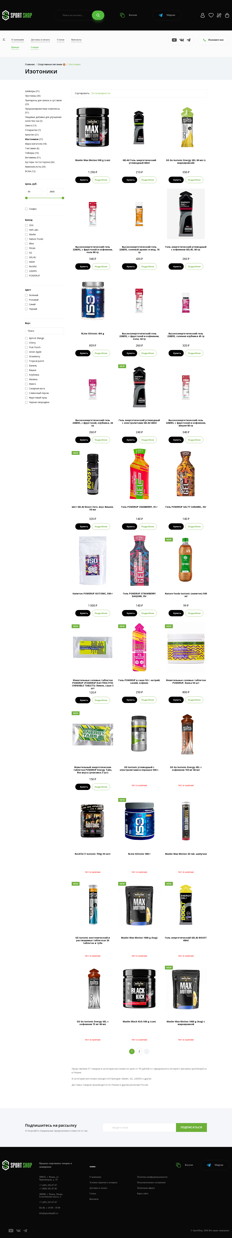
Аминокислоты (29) (35, 166)
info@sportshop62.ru (48, 1213)
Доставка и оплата (40, 40)
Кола (92, 234)
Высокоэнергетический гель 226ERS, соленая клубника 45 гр (185, 335)
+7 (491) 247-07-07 (48, 1202)
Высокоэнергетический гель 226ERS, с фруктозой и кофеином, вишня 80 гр (186, 423)
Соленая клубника (186, 320)
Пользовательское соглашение (151, 1182)
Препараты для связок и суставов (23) (43, 102)
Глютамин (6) (32, 148)
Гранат (139, 147)
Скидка (32, 209)
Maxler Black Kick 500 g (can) (139, 1021)
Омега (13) (30, 125)
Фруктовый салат (186, 147)
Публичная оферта (146, 1188)
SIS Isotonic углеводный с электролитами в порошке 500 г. (139, 768)
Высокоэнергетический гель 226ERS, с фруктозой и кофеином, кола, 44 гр (139, 336)
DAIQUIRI (139, 580)
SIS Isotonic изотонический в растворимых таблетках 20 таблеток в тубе (92, 940)
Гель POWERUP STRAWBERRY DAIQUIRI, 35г (139, 595)
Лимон (192, 667)
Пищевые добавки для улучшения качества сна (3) (43, 119)
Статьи (60, 40)
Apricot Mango (88, 147)
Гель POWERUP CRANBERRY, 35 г (139, 506)
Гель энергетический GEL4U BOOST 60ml (186, 939)
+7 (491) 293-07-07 (48, 1185)
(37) (34, 139)
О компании (17, 40)
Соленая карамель (143, 407)
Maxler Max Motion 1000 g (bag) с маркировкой (186, 1023)
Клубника (97, 315)
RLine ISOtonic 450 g (92, 333)
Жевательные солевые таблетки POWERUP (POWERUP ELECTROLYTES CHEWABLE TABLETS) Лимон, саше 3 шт (92, 684)
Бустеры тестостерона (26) (39, 162)
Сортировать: (82, 93)
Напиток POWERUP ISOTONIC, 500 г (93, 593)
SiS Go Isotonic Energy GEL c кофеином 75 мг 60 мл (93, 1023)
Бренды (15, 47)
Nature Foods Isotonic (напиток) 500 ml (186, 595)
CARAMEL (186, 494)
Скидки (35, 47)
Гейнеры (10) (32, 152)
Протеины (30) (33, 95)
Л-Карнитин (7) (33, 130)
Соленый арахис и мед (139, 234)
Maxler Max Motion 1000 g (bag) (139, 937)
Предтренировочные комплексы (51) (42, 110)
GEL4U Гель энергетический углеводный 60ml (139, 161)
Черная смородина (92, 320)
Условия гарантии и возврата (103, 1182)
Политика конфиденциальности (152, 1177)
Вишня (182, 234)
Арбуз (129, 407)
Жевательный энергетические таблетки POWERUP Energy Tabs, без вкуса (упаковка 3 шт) (92, 770)
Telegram (170, 15)
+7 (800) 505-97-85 (48, 1188)
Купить (84, 179)
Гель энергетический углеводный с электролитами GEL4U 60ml (139, 421)
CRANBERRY (139, 494)
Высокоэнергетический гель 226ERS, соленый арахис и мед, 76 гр (139, 249)
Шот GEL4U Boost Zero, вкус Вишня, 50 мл (92, 508)
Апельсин (181, 667)
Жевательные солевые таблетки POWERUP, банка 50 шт (186, 681)
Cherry (101, 147)
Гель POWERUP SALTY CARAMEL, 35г (185, 506)
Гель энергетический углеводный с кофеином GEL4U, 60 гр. (185, 248)
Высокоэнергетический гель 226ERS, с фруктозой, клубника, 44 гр (92, 423)
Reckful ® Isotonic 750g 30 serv (92, 853)
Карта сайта (142, 1193)
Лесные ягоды (92, 580)
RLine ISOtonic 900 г (139, 853)
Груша (191, 580)
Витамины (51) (33, 157)
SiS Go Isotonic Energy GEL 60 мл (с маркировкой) (186, 161)
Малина (139, 667)
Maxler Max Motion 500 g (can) (92, 160)
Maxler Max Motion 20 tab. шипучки (186, 853)
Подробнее (101, 179)
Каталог (132, 15)
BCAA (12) (30, 171)
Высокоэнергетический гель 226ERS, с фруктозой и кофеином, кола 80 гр (93, 249)
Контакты (76, 40)
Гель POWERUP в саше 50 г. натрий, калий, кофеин (139, 681)
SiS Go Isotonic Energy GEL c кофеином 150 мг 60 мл (186, 768)
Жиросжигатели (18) (36, 143)
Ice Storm (181, 580)
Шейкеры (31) (32, 91)
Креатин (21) (32, 134)
